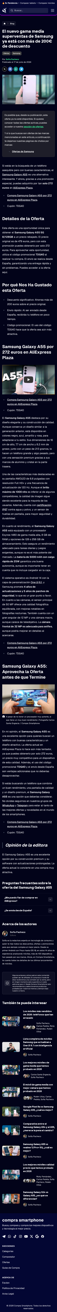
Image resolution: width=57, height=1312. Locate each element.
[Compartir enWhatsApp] (16, 69)
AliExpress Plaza (23, 187)
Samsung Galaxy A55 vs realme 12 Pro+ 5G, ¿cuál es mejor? (38, 1147)
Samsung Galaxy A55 (15, 174)
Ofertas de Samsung (23, 151)
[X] (31, 1236)
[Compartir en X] (4, 69)
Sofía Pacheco (12, 59)
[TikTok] (15, 1236)
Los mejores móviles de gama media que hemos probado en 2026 (36, 1066)
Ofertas (6, 53)
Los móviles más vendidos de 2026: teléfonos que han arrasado (38, 1014)
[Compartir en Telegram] (21, 69)
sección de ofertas (33, 126)
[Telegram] (4, 1236)
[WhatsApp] (9, 1236)
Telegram (22, 805)
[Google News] (37, 1236)
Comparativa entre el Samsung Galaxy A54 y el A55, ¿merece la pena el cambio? (39, 1127)
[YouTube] (26, 1236)
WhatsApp (8, 805)
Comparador (8, 1256)
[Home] (4, 10)
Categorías (7, 1251)
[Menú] (52, 10)
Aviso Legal (8, 1293)
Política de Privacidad (13, 1288)
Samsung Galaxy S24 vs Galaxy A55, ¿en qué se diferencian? (35, 1195)
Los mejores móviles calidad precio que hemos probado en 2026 (38, 1168)
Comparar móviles (46, 3)
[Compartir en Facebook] (10, 69)
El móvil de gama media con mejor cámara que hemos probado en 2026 (38, 1088)
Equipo (5, 1282)
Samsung (16, 53)
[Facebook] (42, 1236)
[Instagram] (20, 1236)
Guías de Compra (11, 1267)
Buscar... (18, 10)
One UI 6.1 (36, 582)
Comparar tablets (28, 3)
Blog (12, 23)
